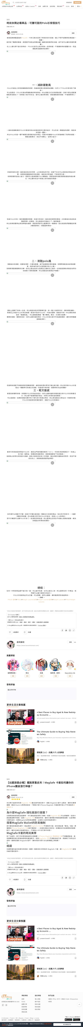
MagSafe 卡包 (44, 838)
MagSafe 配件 (67, 849)
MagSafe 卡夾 (29, 818)
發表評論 (12, 690)
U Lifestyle (6, 1018)
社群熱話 (19, 6)
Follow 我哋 (41, 625)
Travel (13, 1018)
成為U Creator (30, 6)
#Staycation (74, 999)
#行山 (54, 999)
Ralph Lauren (58, 599)
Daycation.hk (70, 673)
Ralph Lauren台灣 (30, 599)
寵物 (33, 622)
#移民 (50, 1002)
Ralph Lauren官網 (45, 599)
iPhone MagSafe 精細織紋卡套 (50, 836)
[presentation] (6, 665)
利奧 (41, 673)
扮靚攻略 (39, 622)
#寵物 (50, 999)
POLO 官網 (12, 599)
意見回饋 (24, 1009)
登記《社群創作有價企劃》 (27, 617)
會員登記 (69, 2)
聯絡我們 (37, 1020)
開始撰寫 (77, 2)
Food (27, 1018)
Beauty (22, 1018)
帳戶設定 (37, 1002)
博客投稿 (24, 1012)
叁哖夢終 (14, 32)
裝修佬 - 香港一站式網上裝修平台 (55, 673)
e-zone (37, 1018)
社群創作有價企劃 (7, 6)
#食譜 (63, 999)
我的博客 (37, 1009)
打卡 (16, 622)
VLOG (67, 6)
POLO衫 (24, 38)
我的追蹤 (37, 1007)
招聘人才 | (31, 1020)
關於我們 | (5, 1020)
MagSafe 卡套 (26, 803)
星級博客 (52, 6)
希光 (27, 673)
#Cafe (67, 999)
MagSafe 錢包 (55, 815)
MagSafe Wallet (37, 826)
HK (17, 1018)
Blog (32, 1018)
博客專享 (59, 6)
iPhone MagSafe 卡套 (20, 828)
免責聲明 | (11, 1020)
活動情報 (46, 622)
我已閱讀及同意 (67, 1024)
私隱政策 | (25, 1020)
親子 (29, 622)
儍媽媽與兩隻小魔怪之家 (13, 673)
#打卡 (58, 999)
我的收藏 (37, 1004)
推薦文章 (45, 6)
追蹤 (73, 33)
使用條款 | (18, 1020)
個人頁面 (37, 999)
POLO (19, 599)
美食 (72, 6)
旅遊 (21, 622)
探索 (39, 6)
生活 (8, 19)
